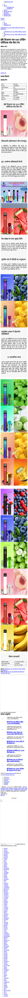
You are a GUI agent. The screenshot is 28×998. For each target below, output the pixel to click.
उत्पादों (5, 6)
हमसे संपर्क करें (7, 14)
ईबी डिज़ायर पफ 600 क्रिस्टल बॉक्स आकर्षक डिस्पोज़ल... (15, 760)
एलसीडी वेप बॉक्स (5, 788)
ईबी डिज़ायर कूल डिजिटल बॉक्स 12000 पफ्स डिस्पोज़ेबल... (15, 722)
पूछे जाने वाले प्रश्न (8, 11)
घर (4, 4)
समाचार (5, 10)
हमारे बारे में (6, 13)
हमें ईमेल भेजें (3, 73)
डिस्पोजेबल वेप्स (10, 7)
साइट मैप (25, 787)
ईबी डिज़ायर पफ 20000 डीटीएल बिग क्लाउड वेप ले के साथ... (15, 769)
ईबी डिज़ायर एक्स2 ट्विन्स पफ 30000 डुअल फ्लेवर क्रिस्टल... (15, 733)
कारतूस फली (21, 788)
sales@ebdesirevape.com (8, 774)
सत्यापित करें (10, 8)
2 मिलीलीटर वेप (17, 789)
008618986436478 (11, 773)
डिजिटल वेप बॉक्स (13, 788)
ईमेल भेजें (3, 795)
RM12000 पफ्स (9, 789)
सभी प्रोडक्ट (24, 789)
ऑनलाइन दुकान (7, 15)
